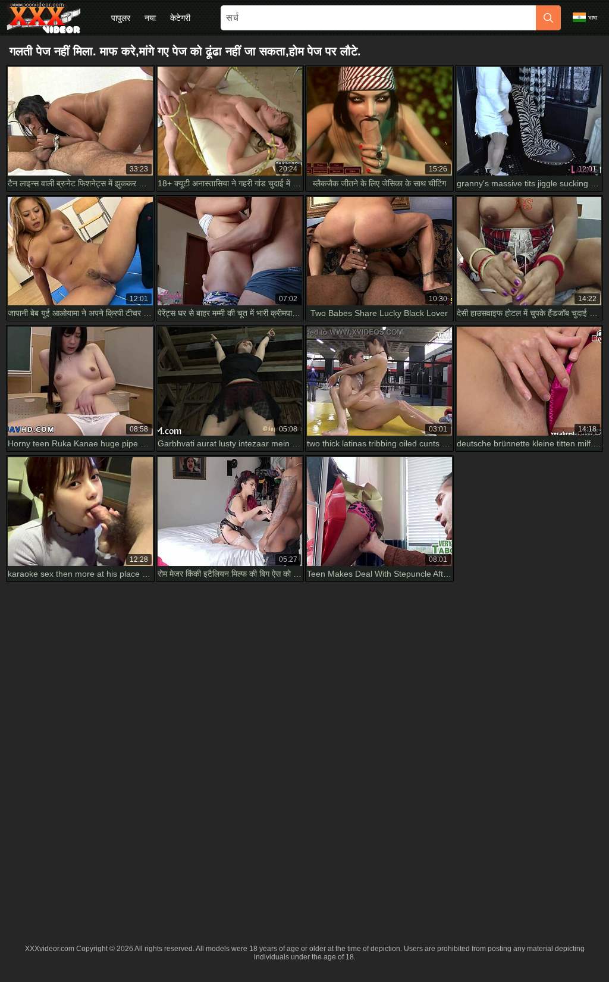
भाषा (592, 17)
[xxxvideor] (43, 17)
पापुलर (120, 18)
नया (150, 18)
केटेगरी (180, 18)
